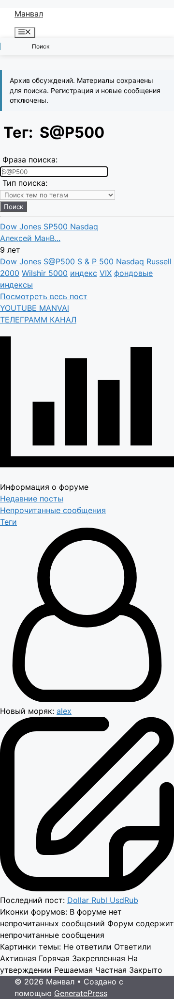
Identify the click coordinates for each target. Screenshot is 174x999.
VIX (106, 273)
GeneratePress (80, 993)
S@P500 (59, 261)
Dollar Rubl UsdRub (102, 900)
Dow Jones (20, 261)
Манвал (28, 13)
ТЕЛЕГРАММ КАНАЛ (38, 319)
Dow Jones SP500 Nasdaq (49, 226)
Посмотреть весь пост (43, 296)
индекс (83, 273)
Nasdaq (130, 261)
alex (64, 711)
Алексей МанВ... (30, 238)
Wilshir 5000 (45, 273)
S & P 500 (95, 261)
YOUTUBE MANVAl (34, 308)
